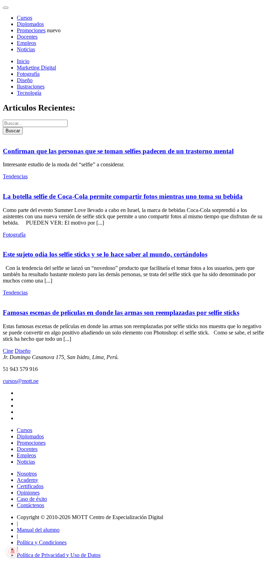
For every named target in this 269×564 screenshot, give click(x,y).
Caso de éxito (32, 499)
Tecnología (29, 93)
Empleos (26, 43)
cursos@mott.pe (21, 381)
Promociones (31, 30)
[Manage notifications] (12, 551)
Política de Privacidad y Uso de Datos (59, 555)
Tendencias (15, 176)
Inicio (23, 61)
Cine (8, 351)
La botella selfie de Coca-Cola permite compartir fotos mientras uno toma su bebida (123, 196)
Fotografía (28, 74)
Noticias (26, 49)
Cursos (24, 18)
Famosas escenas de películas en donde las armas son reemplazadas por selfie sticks (121, 312)
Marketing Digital (36, 68)
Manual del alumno (38, 530)
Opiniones (28, 493)
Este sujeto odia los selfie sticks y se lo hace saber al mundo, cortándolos (105, 254)
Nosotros (27, 474)
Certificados (30, 486)
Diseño (25, 80)
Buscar (13, 130)
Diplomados (30, 24)
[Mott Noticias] (5, 8)
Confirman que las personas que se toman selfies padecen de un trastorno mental (118, 151)
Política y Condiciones (42, 542)
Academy (27, 480)
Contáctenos (30, 505)
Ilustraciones (30, 86)
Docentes (27, 37)
